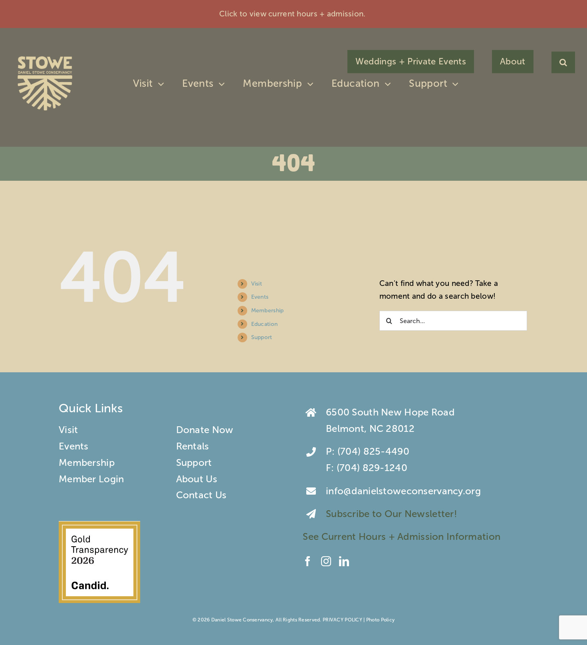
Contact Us (201, 495)
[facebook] (308, 561)
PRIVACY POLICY (342, 620)
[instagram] (326, 561)
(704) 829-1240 (372, 467)
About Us (196, 479)
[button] (563, 62)
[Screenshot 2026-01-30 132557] (99, 525)
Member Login (91, 479)
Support (261, 337)
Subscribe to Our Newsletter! (393, 513)
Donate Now (205, 429)
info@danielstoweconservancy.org (403, 491)
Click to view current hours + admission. (293, 13)
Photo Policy (380, 620)
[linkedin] (344, 561)
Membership (267, 310)
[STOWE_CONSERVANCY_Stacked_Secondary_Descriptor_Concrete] (45, 54)
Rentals (192, 446)
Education (264, 324)
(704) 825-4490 (373, 451)
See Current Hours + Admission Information (403, 536)
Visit (256, 283)
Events (260, 297)
